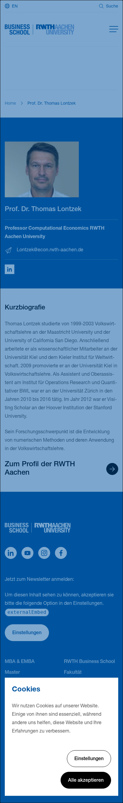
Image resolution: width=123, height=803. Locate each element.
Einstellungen (89, 759)
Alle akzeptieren (86, 780)
